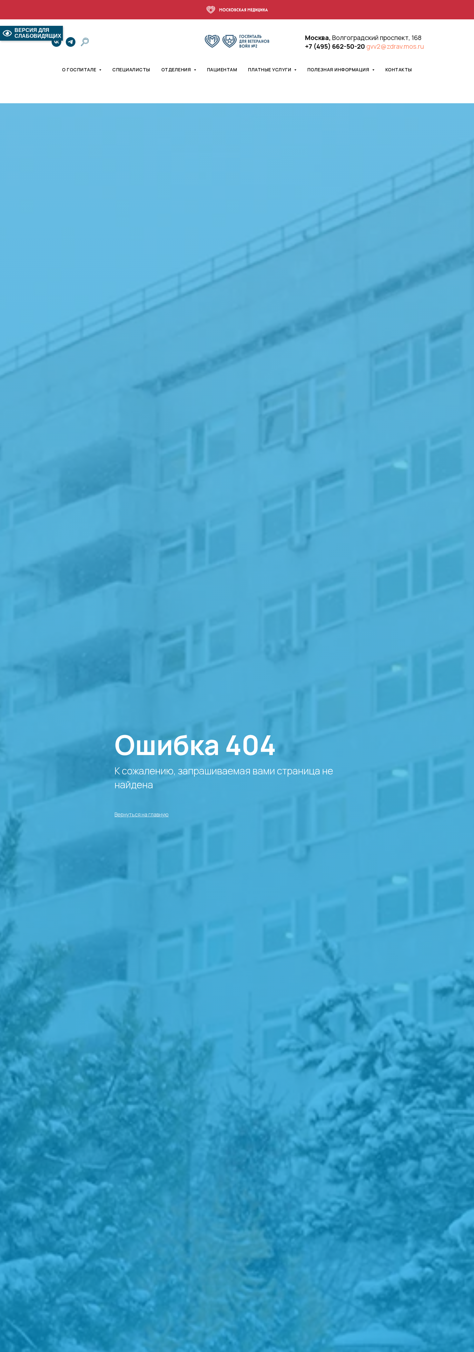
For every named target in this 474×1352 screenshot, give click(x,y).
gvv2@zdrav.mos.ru (395, 46)
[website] (85, 42)
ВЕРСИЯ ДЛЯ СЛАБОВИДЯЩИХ (38, 33)
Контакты (398, 69)
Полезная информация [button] (338, 69)
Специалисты (131, 69)
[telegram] (70, 42)
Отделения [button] (176, 69)
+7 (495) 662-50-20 (335, 46)
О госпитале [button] (79, 69)
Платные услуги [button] (270, 69)
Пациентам (222, 69)
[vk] (56, 42)
